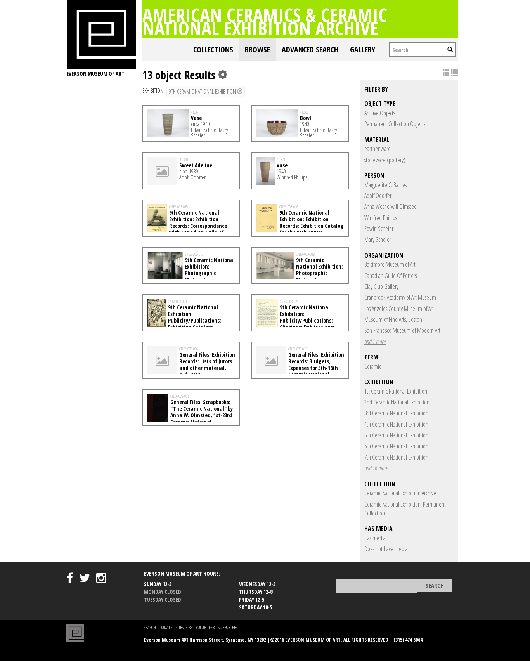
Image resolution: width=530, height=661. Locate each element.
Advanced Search (310, 49)
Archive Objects (379, 113)
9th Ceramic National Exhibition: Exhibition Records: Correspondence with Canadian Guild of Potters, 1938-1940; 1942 (187, 225)
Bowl (305, 117)
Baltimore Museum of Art (390, 264)
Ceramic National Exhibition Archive (400, 493)
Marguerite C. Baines (385, 184)
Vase (196, 117)
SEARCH (150, 627)
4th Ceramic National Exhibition (396, 424)
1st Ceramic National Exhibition (395, 391)
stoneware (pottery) (384, 160)
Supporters (227, 627)
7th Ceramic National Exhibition (396, 457)
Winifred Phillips (380, 217)
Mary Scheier (377, 239)
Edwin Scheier (378, 228)
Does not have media (386, 549)
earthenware (377, 148)
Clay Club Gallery (381, 286)
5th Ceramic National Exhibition (396, 435)
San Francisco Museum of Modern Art (402, 330)
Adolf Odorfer (377, 195)
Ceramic (372, 366)
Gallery (362, 49)
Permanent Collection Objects (394, 124)
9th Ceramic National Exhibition (203, 91)
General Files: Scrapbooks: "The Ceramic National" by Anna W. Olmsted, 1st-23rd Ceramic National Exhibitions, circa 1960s (190, 415)
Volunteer (205, 627)
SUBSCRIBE (184, 627)
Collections (213, 49)
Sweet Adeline (195, 165)
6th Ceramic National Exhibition (396, 446)
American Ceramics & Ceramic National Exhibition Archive (264, 21)
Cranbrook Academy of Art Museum (400, 297)
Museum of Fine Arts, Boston (393, 319)
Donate (165, 627)
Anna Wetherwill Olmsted (390, 206)
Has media (375, 538)
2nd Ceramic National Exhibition (397, 402)
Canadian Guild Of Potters (390, 275)
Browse (257, 49)
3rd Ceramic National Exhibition (396, 413)
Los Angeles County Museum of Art (399, 308)
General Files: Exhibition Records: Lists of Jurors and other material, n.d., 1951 (207, 364)
